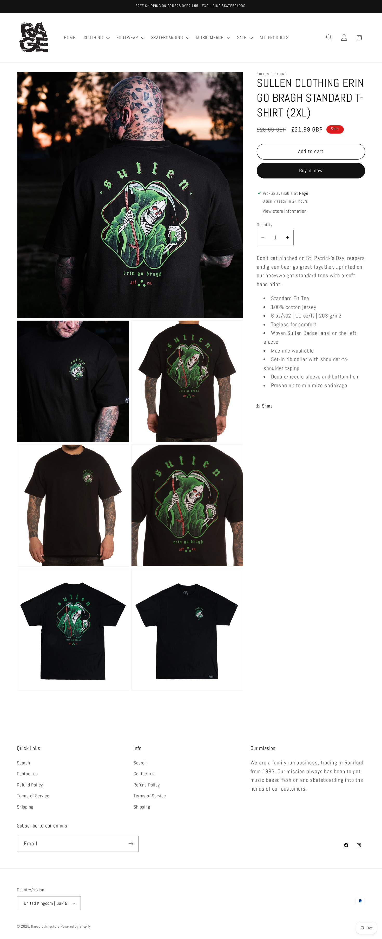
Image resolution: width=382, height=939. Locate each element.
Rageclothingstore (45, 926)
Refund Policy (30, 785)
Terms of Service (33, 796)
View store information (285, 211)
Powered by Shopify (76, 926)
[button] (96, 38)
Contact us (27, 774)
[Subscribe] (130, 844)
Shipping (25, 807)
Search (23, 763)
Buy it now (311, 170)
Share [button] (267, 406)
